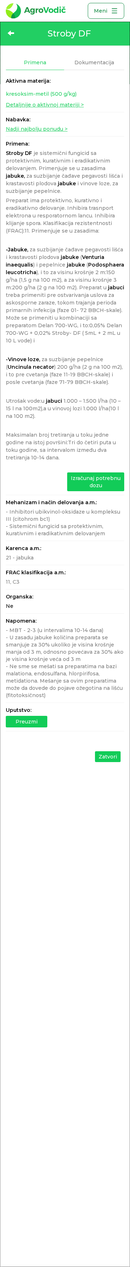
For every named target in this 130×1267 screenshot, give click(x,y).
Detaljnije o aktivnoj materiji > (45, 104)
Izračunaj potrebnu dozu (96, 482)
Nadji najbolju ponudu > (37, 129)
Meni (100, 11)
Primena (35, 62)
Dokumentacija (94, 62)
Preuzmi (27, 721)
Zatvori (108, 756)
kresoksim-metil (41, 94)
